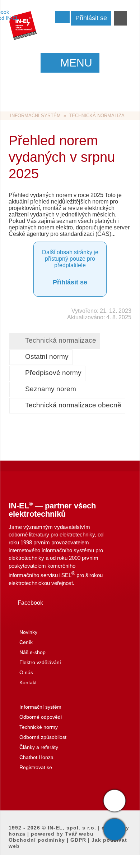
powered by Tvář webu (62, 834)
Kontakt (28, 682)
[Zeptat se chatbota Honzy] (114, 801)
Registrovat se (35, 767)
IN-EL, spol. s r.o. (72, 828)
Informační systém (35, 115)
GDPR (78, 840)
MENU (76, 63)
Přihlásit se (70, 282)
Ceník (26, 642)
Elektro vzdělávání (40, 662)
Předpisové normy (53, 372)
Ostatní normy (47, 356)
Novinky (28, 632)
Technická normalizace (100, 115)
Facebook (30, 603)
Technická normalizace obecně (73, 405)
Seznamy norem (50, 389)
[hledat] (121, 19)
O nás (26, 672)
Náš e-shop (32, 652)
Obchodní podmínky (37, 840)
